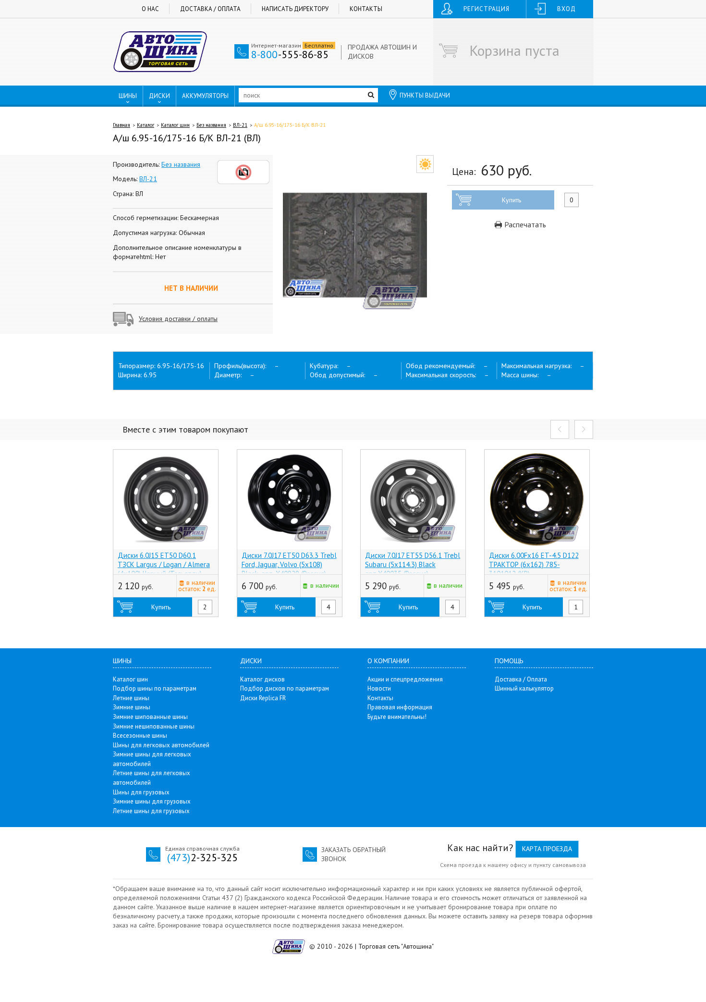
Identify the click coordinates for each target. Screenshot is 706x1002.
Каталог (145, 125)
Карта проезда (547, 848)
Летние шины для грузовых (151, 811)
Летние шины (131, 698)
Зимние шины (131, 707)
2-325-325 (202, 857)
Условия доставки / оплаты (178, 318)
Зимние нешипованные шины (154, 726)
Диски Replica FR (263, 698)
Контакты (366, 9)
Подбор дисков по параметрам (284, 688)
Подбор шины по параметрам (154, 688)
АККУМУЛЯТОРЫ (205, 96)
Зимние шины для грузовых (152, 801)
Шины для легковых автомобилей (161, 745)
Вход (566, 9)
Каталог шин (175, 125)
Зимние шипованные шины (150, 717)
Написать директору (295, 9)
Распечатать (524, 224)
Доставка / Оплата (210, 9)
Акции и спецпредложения (405, 679)
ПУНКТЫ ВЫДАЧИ (425, 95)
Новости (379, 688)
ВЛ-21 (240, 125)
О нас (150, 9)
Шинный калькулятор (524, 688)
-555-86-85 (290, 54)
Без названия (211, 125)
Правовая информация (399, 707)
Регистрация (486, 9)
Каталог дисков (262, 679)
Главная (121, 125)
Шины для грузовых (141, 792)
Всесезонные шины (140, 735)
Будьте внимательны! (396, 717)
